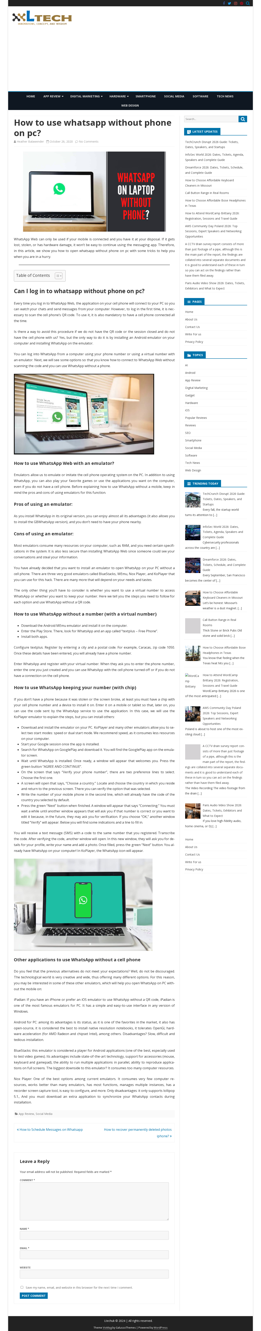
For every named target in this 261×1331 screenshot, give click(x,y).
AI (186, 365)
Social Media (174, 96)
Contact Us (192, 327)
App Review (52, 96)
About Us (191, 319)
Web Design (130, 105)
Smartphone (146, 96)
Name (24, 1229)
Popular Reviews (196, 418)
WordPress (161, 1327)
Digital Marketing (85, 96)
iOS (187, 410)
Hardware (117, 96)
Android (190, 373)
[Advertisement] (130, 60)
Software (200, 96)
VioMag (107, 1327)
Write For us (193, 334)
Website (25, 1267)
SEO (188, 433)
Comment (27, 1180)
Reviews (190, 425)
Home (31, 96)
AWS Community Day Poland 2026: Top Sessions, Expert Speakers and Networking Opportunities (213, 231)
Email (24, 1248)
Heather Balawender (30, 141)
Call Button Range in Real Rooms (207, 193)
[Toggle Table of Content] (56, 275)
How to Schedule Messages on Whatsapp (51, 1129)
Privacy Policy (194, 342)
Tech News (225, 96)
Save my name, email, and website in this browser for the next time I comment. (79, 1287)
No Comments (88, 141)
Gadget (190, 395)
